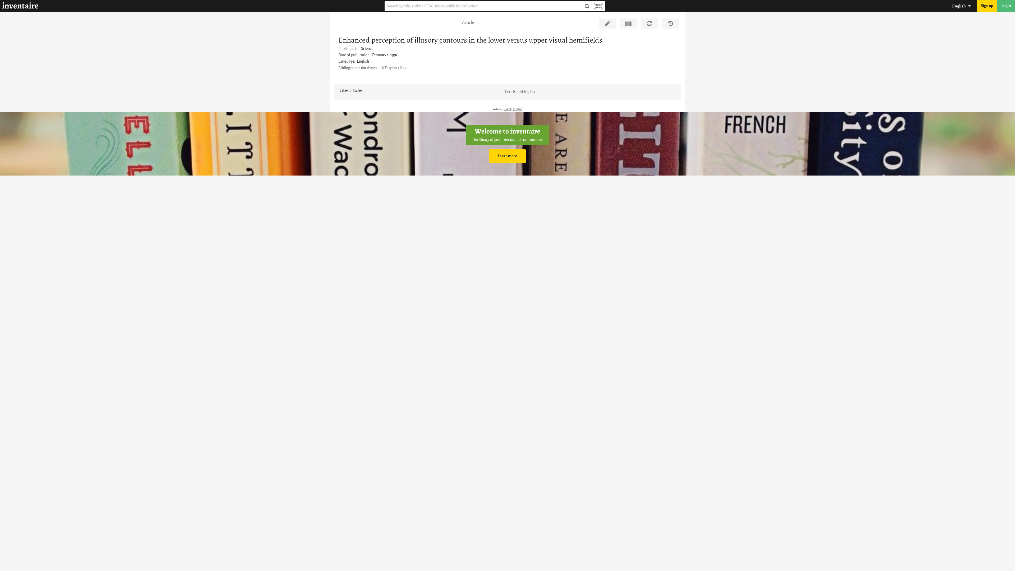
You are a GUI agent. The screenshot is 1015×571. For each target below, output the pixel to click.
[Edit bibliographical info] (607, 24)
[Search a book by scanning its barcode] (598, 6)
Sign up (987, 5)
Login (1006, 5)
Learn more (507, 156)
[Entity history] (670, 24)
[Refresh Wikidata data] (649, 24)
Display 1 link (395, 68)
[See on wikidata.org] (628, 24)
